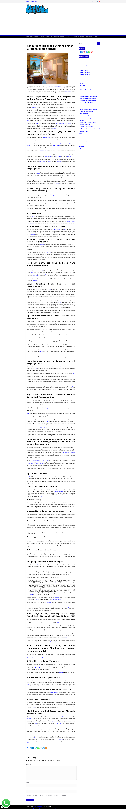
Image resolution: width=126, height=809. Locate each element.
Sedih (65, 229)
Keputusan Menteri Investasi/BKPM (88, 98)
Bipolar (38, 147)
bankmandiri (35, 280)
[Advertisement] (63, 25)
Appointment (81, 36)
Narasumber (83, 85)
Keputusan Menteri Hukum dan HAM (88, 96)
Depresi (58, 145)
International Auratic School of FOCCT (88, 107)
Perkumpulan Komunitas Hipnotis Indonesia (90, 105)
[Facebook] (28, 748)
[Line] (41, 748)
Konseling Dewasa (31, 125)
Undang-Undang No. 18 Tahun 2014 (40, 460)
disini (34, 151)
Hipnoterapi (48, 156)
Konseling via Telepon (85, 72)
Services (36, 36)
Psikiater (50, 161)
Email (27, 788)
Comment (28, 764)
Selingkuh (45, 274)
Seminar (82, 83)
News (71, 36)
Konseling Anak (59, 123)
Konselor (54, 128)
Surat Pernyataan (84, 113)
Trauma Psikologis (39, 667)
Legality (42, 36)
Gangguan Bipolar (57, 599)
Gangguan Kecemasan (32, 147)
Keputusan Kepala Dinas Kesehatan (88, 100)
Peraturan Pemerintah (85, 92)
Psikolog (34, 107)
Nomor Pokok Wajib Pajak (86, 118)
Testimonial (89, 36)
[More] (46, 748)
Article (75, 36)
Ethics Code (49, 36)
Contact (95, 36)
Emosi (41, 270)
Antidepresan (42, 161)
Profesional (49, 86)
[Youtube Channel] (91, 52)
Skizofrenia (42, 427)
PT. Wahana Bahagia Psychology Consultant (36, 808)
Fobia (36, 723)
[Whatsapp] (38, 748)
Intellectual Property (59, 36)
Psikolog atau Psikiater (60, 86)
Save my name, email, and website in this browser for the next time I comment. (46, 795)
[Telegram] (43, 748)
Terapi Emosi (58, 156)
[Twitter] (31, 748)
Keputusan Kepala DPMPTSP (86, 102)
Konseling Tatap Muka (85, 74)
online (28, 120)
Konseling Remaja (67, 123)
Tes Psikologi (83, 76)
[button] (38, 37)
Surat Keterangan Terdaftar (86, 115)
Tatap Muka (58, 367)
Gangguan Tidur (31, 223)
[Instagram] (84, 52)
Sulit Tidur (73, 221)
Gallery (67, 36)
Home (27, 36)
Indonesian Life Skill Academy (86, 111)
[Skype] (36, 748)
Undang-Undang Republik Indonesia (88, 89)
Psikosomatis (30, 416)
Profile (31, 36)
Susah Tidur (29, 718)
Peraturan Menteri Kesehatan (86, 94)
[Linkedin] (33, 748)
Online (37, 123)
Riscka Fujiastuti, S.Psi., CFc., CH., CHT (35, 51)
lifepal (41, 496)
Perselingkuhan (59, 723)
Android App (53, 808)
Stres (54, 145)
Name (27, 782)
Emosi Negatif (68, 91)
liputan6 (57, 210)
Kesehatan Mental (47, 137)
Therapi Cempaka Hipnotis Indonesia (88, 109)
